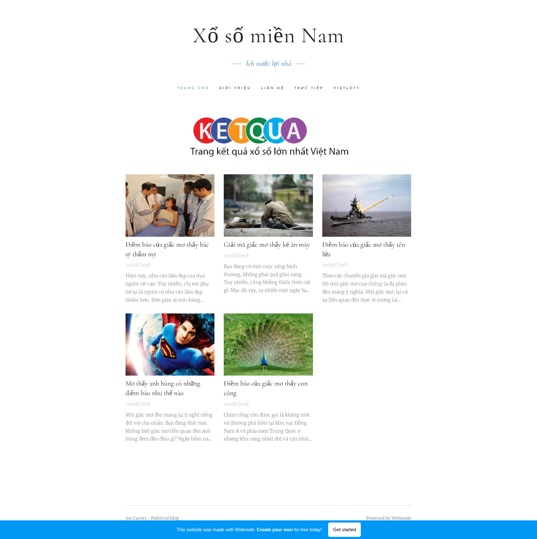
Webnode (401, 518)
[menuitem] (195, 88)
